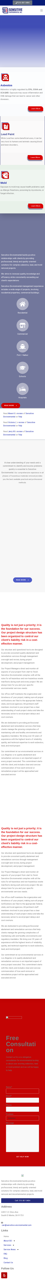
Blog (6, 1258)
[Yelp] (4, 1275)
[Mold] (5, 175)
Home (6, 1236)
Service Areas (10, 1249)
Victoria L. (12, 422)
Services (7, 1245)
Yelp (20, 417)
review (20, 413)
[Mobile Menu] (41, 10)
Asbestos (6, 85)
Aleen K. (11, 413)
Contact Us (8, 1262)
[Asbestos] (5, 77)
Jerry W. (11, 431)
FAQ (5, 1254)
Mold (3, 182)
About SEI (8, 1241)
